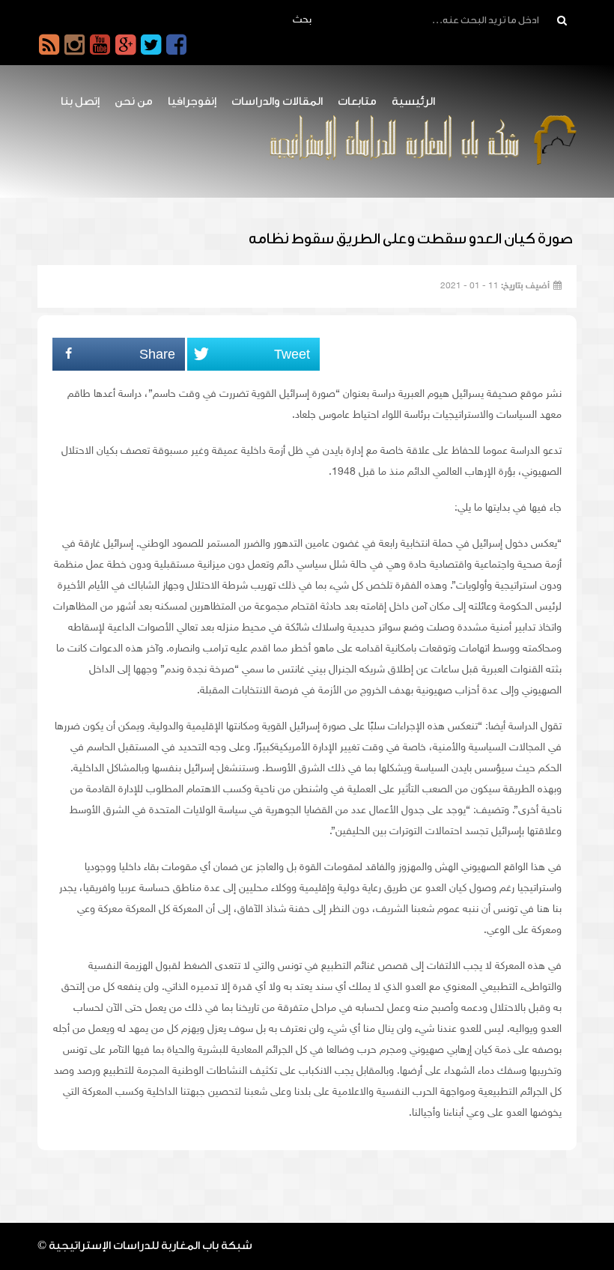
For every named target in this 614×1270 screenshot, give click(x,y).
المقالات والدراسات (277, 101)
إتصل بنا (80, 101)
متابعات (357, 101)
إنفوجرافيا (192, 101)
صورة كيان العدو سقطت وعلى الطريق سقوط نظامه (411, 239)
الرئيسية (413, 101)
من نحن (134, 101)
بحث (302, 19)
